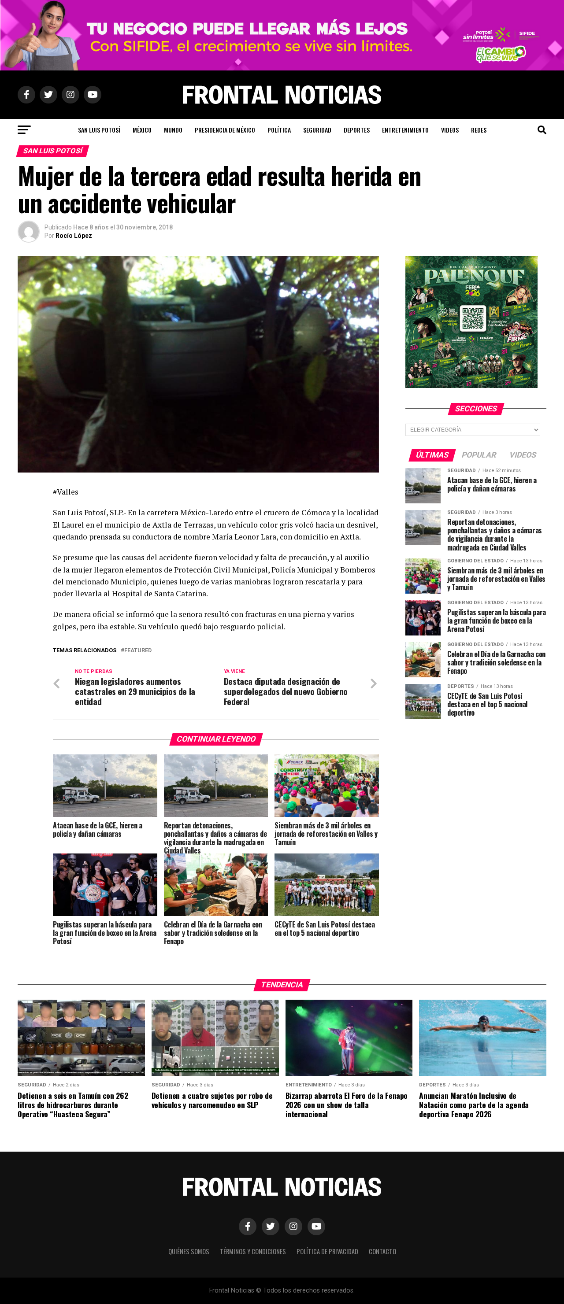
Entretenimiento (405, 129)
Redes (478, 129)
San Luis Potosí (99, 129)
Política (279, 129)
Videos (450, 129)
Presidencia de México (225, 129)
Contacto (382, 1251)
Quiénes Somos (188, 1251)
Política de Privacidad (327, 1251)
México (142, 129)
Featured (138, 651)
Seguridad (317, 129)
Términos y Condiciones (253, 1251)
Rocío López (74, 235)
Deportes (357, 129)
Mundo (173, 129)
